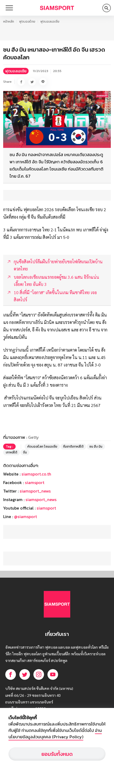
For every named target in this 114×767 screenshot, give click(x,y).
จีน (25, 452)
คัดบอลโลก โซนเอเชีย (42, 446)
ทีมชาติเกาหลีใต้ (73, 446)
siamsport (34, 482)
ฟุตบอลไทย (27, 21)
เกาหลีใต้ (11, 452)
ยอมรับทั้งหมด (57, 754)
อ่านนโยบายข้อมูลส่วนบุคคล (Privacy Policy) (55, 733)
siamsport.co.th (36, 474)
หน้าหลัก (8, 21)
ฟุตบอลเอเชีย (49, 21)
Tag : (9, 446)
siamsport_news (35, 491)
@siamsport (25, 516)
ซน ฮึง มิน (95, 446)
